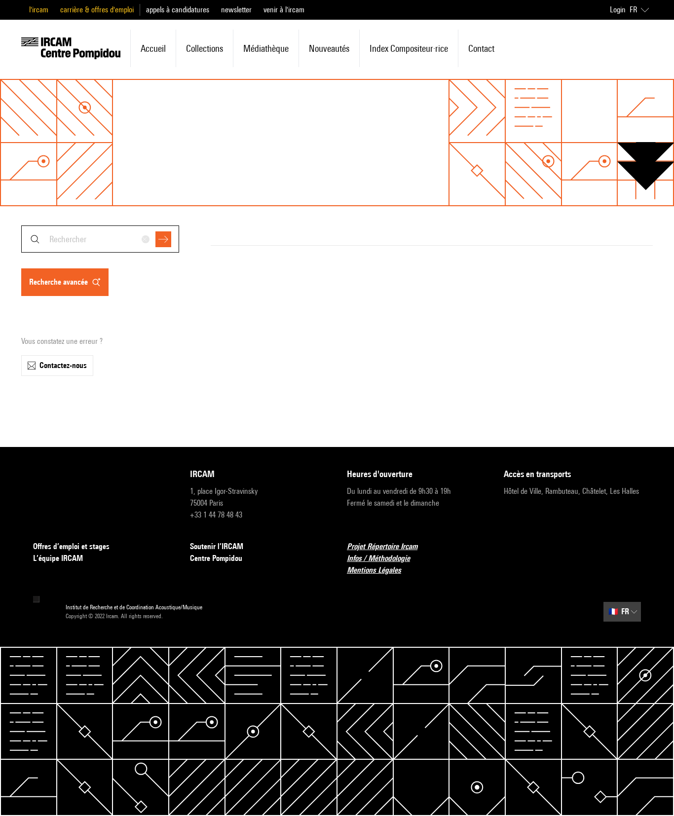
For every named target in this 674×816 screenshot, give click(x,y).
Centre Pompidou (216, 558)
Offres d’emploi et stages (71, 546)
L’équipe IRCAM (58, 558)
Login (618, 9)
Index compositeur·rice (409, 48)
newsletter (236, 9)
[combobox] (100, 239)
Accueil (153, 48)
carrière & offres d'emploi (97, 9)
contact (481, 48)
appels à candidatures (177, 9)
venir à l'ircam (283, 9)
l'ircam (38, 9)
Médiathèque (266, 48)
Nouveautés (329, 48)
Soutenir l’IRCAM (216, 546)
